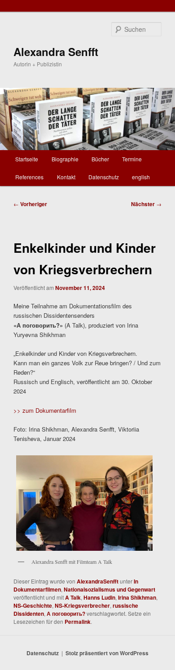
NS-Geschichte (32, 605)
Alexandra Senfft (55, 51)
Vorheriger (30, 204)
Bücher (100, 159)
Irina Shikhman (137, 597)
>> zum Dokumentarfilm (44, 410)
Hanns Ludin (99, 597)
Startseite (26, 159)
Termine (132, 159)
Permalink (78, 622)
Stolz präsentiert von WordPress (107, 653)
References (29, 177)
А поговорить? (66, 613)
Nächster (146, 204)
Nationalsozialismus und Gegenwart (109, 589)
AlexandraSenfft (97, 581)
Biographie (65, 159)
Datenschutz (103, 177)
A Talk (73, 597)
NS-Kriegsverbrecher (82, 605)
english (141, 177)
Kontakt (66, 177)
